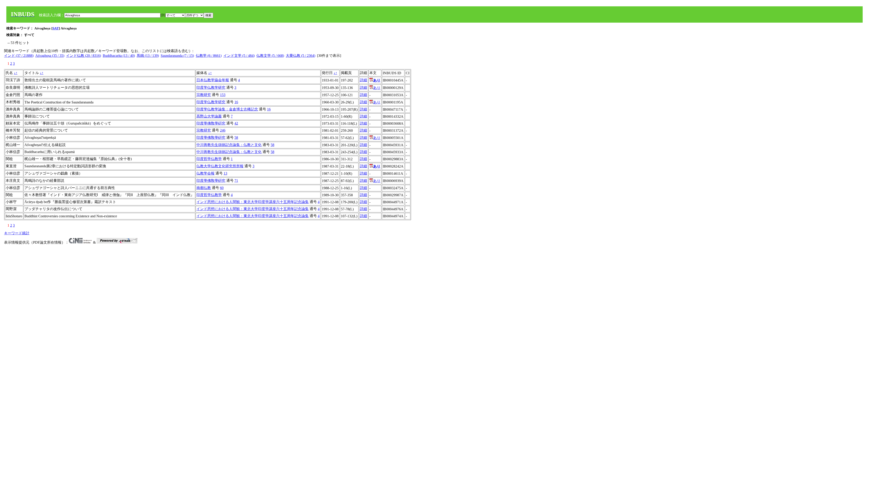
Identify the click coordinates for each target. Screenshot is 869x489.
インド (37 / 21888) (18, 56)
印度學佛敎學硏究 (210, 123)
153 (222, 95)
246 (222, 130)
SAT (56, 28)
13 (225, 173)
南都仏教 (203, 188)
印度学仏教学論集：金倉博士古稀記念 (227, 109)
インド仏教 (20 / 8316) (83, 56)
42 (236, 123)
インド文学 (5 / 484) (239, 56)
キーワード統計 (16, 233)
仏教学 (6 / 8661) (209, 56)
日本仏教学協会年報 (212, 80)
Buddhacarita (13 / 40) (119, 56)
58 (236, 137)
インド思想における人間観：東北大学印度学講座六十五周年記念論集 (252, 202)
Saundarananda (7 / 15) (177, 56)
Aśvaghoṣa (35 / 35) (49, 56)
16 (236, 102)
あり (376, 88)
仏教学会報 (205, 173)
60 (222, 188)
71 (236, 180)
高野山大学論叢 (209, 116)
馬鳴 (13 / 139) (148, 56)
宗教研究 (203, 95)
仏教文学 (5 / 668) (270, 56)
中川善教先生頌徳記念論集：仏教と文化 (229, 145)
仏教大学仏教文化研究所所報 (220, 166)
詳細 (363, 80)
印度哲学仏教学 (209, 159)
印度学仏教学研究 (210, 87)
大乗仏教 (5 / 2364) (300, 56)
